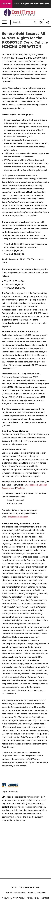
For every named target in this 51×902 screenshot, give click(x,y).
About (14, 887)
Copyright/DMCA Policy (13, 898)
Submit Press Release (16, 892)
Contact (45, 898)
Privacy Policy (32, 898)
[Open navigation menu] (4, 22)
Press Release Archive (29, 887)
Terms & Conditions (36, 892)
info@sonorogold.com (18, 517)
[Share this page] (47, 22)
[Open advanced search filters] (41, 22)
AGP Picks (6, 4)
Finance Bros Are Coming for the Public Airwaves (25, 4)
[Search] (35, 22)
